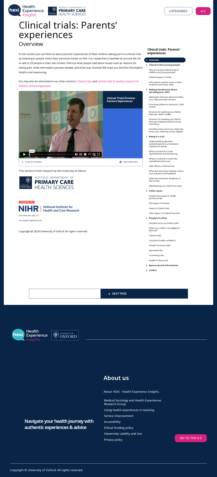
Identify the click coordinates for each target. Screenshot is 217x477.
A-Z (203, 11)
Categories (178, 11)
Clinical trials (84, 81)
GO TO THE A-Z (191, 438)
